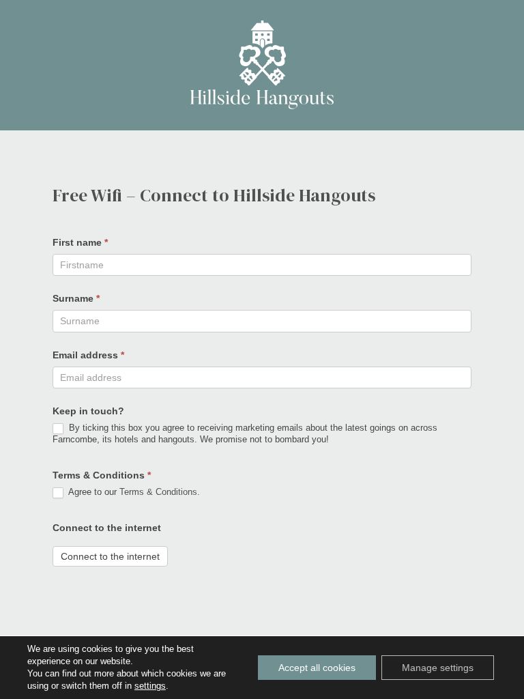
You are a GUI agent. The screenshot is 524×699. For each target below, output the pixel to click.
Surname (76, 298)
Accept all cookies (316, 667)
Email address (88, 355)
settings (150, 686)
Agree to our (133, 492)
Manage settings (438, 667)
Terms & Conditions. (159, 492)
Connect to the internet (107, 527)
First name (80, 242)
